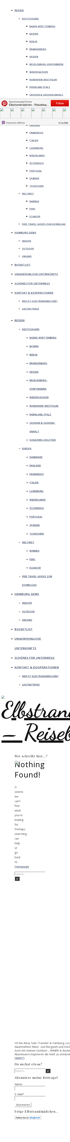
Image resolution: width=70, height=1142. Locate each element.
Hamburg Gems (25, 232)
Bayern (33, 33)
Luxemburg (36, 148)
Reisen (19, 10)
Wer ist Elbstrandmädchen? (40, 301)
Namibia (34, 201)
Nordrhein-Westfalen (43, 79)
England (34, 125)
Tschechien (36, 186)
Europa (27, 448)
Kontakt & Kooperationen (34, 292)
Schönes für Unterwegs (32, 283)
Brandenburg (37, 49)
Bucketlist (23, 264)
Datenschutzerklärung (43, 1138)
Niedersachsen (38, 71)
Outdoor (28, 248)
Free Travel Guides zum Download (44, 224)
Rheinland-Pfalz (39, 87)
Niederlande (37, 155)
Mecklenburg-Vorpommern (46, 64)
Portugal (35, 170)
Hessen (33, 56)
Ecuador (34, 216)
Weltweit (28, 193)
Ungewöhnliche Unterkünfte (36, 274)
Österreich (36, 163)
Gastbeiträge (30, 308)
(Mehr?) (19, 1058)
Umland (27, 256)
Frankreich (36, 132)
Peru (32, 208)
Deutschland (30, 18)
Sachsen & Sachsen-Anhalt (46, 94)
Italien (33, 140)
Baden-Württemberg (42, 26)
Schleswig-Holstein (42, 440)
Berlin (33, 41)
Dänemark (35, 457)
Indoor (26, 240)
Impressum (37, 1134)
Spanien (34, 178)
